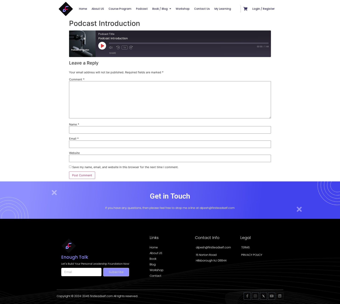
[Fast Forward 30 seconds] (132, 47)
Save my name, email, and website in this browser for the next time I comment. (125, 167)
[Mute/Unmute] (112, 47)
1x (124, 47)
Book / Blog (160, 9)
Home (83, 9)
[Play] (102, 46)
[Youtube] (271, 296)
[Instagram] (255, 296)
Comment (76, 79)
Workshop (182, 9)
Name (74, 124)
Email (74, 138)
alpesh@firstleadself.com (217, 208)
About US (98, 9)
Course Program (120, 9)
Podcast (142, 9)
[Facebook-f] (247, 296)
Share (112, 53)
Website (74, 152)
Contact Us (202, 9)
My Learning (222, 9)
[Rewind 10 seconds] (118, 47)
